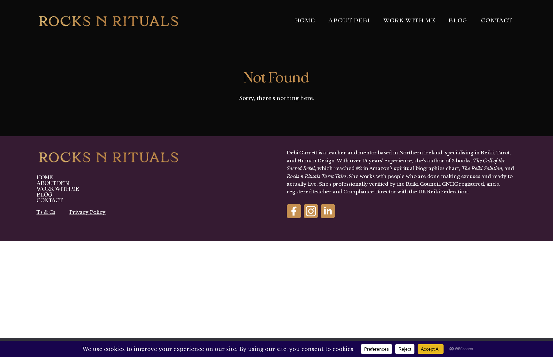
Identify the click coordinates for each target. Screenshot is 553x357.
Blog (458, 20)
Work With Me (409, 20)
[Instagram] (311, 211)
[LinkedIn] (328, 211)
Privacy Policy (87, 212)
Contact (497, 20)
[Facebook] (294, 211)
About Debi (349, 20)
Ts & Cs (45, 212)
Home (305, 20)
